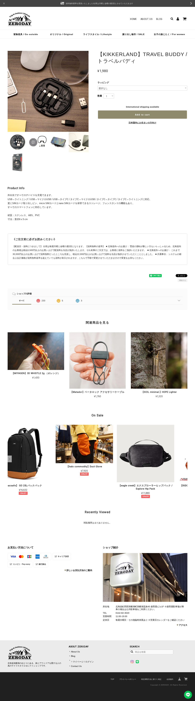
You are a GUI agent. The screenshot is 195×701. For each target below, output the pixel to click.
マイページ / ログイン (83, 661)
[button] (10, 459)
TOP (112, 679)
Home (133, 19)
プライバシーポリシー (127, 679)
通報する (182, 280)
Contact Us (76, 666)
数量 (100, 95)
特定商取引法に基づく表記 (151, 679)
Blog (159, 19)
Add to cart (142, 114)
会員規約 (170, 679)
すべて (22, 301)
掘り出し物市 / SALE (133, 34)
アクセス (183, 625)
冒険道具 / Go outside (25, 34)
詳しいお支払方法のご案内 (79, 570)
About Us (147, 19)
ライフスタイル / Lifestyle (97, 34)
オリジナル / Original (61, 34)
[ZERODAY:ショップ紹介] (145, 577)
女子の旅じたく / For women (169, 34)
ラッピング (103, 82)
